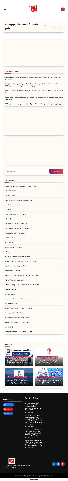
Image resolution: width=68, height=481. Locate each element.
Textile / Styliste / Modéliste (14, 313)
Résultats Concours (11, 303)
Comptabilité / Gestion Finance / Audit (18, 228)
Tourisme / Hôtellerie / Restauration (17, 318)
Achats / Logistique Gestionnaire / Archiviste (20, 186)
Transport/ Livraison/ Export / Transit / (18, 322)
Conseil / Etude (10, 238)
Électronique (9, 242)
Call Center (8, 219)
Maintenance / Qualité (12, 271)
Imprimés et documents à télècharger (17, 256)
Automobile (8, 209)
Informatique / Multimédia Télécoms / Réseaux (21, 261)
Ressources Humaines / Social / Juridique (19, 299)
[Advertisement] (34, 53)
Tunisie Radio (9, 327)
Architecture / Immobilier (13, 205)
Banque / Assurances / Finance (15, 214)
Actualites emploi (10, 191)
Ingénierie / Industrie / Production (16, 266)
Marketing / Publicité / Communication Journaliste (22, 275)
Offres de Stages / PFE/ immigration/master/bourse (22, 285)
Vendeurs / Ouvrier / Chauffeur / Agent (18, 332)
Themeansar (48, 476)
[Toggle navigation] (4, 9)
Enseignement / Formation (14, 247)
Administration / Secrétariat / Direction (18, 200)
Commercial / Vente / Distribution (16, 224)
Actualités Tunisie (11, 195)
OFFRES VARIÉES (10, 289)
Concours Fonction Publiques (15, 233)
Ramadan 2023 (10, 294)
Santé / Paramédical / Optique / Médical (18, 308)
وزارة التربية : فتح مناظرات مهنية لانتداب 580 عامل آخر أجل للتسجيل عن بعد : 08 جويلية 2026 (33, 104)
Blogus (39, 476)
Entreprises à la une (11, 252)
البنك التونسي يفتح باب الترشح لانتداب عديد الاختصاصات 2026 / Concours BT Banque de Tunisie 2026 (33, 406)
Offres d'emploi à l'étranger (14, 280)
